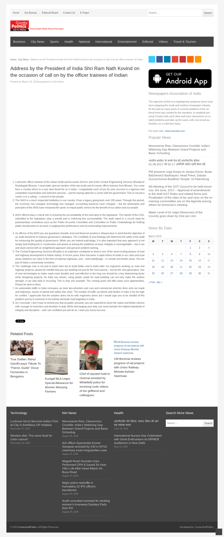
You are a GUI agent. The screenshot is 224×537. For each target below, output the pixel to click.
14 (181, 260)
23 (199, 267)
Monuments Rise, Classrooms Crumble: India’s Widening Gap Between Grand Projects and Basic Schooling (179, 149)
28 (181, 273)
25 (153, 273)
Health (68, 41)
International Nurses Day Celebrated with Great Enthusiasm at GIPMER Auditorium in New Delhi (138, 439)
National (84, 41)
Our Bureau (30, 12)
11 (153, 260)
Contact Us (69, 12)
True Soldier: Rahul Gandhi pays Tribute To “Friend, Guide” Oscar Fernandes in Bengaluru (25, 368)
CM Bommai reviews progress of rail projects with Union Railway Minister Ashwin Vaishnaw (129, 367)
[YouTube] (183, 59)
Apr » (159, 282)
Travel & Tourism (184, 41)
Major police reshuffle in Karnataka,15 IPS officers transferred (79, 486)
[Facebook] (159, 59)
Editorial (147, 41)
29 (190, 273)
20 (171, 267)
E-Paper (84, 12)
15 (190, 260)
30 (199, 273)
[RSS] (198, 59)
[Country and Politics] (37, 25)
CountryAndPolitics (27, 527)
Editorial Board (50, 12)
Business (19, 41)
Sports (54, 41)
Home (16, 12)
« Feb (152, 282)
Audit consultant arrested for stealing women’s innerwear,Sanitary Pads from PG (86, 504)
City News (37, 41)
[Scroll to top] (219, 532)
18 (153, 267)
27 (171, 273)
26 (162, 273)
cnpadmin (44, 81)
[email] (190, 59)
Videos (163, 41)
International (103, 41)
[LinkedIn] (167, 59)
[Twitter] (152, 59)
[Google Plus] (175, 59)
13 (171, 260)
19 (162, 267)
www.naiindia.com (175, 131)
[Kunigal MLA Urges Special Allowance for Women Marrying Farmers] (60, 357)
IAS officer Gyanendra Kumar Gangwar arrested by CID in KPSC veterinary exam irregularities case (84, 446)
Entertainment (127, 41)
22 (190, 267)
